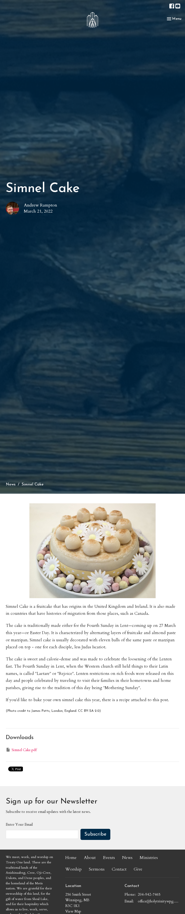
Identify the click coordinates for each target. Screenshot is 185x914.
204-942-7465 (149, 894)
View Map (73, 911)
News (10, 484)
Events (109, 858)
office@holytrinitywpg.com (158, 901)
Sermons (97, 869)
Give (138, 869)
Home (71, 858)
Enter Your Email (19, 824)
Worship (73, 869)
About (90, 858)
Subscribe (95, 834)
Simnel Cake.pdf (24, 750)
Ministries (149, 858)
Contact (119, 869)
